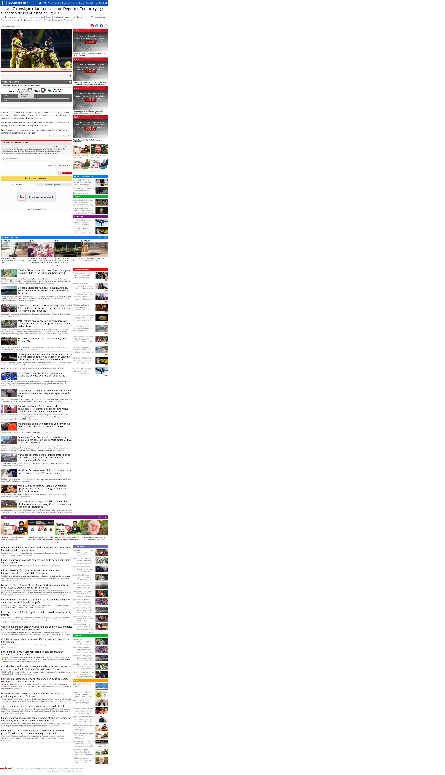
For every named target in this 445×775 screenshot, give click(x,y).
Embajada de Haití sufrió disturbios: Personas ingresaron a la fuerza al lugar (82, 297)
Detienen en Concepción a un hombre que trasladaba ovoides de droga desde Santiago (41, 374)
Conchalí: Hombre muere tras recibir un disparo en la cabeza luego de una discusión (83, 231)
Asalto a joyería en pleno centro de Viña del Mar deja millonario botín (85, 619)
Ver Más (90, 632)
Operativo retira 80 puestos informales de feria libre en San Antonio (85, 561)
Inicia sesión (38, 153)
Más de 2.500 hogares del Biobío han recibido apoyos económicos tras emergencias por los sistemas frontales (42, 488)
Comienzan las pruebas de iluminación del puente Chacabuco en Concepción (35, 640)
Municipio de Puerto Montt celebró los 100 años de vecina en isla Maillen (85, 594)
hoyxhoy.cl (79, 772)
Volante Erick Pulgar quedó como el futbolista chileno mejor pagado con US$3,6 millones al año (83, 211)
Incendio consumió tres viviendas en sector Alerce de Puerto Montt (84, 586)
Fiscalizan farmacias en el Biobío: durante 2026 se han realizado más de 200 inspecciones (44, 472)
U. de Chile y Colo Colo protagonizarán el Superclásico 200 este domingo (85, 611)
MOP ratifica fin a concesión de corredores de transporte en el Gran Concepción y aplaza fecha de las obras (44, 323)
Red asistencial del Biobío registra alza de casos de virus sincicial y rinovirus (36, 613)
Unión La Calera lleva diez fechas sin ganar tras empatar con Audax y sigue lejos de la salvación (83, 203)
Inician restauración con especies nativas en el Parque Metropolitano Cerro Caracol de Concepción (30, 572)
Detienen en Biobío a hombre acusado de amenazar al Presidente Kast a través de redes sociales (36, 549)
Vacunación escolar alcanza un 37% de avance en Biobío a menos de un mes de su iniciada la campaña (36, 601)
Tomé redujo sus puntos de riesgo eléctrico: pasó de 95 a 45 (33, 706)
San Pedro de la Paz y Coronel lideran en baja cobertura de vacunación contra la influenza (32, 653)
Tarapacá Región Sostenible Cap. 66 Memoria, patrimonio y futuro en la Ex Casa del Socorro (84, 754)
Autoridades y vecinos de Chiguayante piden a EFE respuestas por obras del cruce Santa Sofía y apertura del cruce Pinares (36, 668)
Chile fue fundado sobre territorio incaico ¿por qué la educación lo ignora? (84, 761)
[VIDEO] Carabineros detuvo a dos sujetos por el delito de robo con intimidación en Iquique (83, 329)
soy (48, 283)
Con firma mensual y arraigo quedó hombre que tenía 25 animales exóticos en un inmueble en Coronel (36, 628)
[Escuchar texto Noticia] (69, 135)
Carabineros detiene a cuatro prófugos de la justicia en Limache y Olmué (81, 276)
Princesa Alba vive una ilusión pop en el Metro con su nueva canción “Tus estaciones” (84, 712)
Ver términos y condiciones (36, 209)
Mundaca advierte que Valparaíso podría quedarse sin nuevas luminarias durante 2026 (82, 223)
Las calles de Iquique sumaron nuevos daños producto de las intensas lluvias (82, 350)
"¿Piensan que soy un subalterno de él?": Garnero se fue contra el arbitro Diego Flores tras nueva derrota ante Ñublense (85, 678)
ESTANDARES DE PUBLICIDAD (74, 769)
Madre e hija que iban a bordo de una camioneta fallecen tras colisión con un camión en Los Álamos (44, 426)
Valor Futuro (47, 772)
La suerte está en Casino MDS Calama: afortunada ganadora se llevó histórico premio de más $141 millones (34, 586)
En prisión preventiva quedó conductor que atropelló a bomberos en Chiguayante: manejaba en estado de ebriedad (36, 719)
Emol (41, 772)
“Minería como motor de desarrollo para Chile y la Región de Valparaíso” (84, 743)
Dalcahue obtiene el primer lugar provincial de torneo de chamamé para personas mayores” (85, 555)
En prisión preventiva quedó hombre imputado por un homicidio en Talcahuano (35, 561)
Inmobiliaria (62, 772)
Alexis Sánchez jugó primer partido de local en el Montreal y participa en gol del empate (85, 579)
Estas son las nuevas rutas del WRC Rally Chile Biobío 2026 (42, 340)
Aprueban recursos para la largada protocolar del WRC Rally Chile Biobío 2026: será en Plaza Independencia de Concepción (44, 457)
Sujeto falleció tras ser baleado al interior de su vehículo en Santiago (82, 182)
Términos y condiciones (58, 769)
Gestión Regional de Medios (25, 769)
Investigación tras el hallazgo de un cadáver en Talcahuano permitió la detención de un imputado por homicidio (32, 732)
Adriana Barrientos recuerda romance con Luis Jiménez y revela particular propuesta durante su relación (83, 288)
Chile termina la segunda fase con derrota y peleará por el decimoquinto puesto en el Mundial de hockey (85, 605)
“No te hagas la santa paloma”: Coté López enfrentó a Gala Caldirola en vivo (82, 308)
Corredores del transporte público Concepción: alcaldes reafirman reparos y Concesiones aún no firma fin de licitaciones (44, 504)
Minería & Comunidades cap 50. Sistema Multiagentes (84, 727)
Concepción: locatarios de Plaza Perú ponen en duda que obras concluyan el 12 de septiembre (34, 680)
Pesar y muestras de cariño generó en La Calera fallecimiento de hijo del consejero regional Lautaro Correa (85, 630)
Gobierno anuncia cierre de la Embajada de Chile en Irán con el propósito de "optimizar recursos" (83, 319)
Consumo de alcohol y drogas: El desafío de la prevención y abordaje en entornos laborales (84, 695)
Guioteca (55, 772)
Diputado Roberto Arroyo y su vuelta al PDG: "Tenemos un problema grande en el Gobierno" (32, 695)
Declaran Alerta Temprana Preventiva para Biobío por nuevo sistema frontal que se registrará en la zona (44, 393)
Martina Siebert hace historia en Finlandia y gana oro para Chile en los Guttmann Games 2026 (44, 271)
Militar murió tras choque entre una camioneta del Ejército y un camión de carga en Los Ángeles (33, 368)
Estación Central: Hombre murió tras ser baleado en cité (84, 569)
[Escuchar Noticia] (71, 20)
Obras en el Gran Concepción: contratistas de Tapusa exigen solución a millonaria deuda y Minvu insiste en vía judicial (45, 440)
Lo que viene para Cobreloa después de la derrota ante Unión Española (85, 667)
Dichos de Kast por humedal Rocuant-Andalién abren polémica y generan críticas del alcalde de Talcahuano (43, 290)
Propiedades (71, 772)
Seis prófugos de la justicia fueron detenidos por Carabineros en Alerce (83, 190)
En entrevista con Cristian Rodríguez (82, 701)
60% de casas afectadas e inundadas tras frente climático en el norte (84, 719)
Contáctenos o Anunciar (42, 769)
